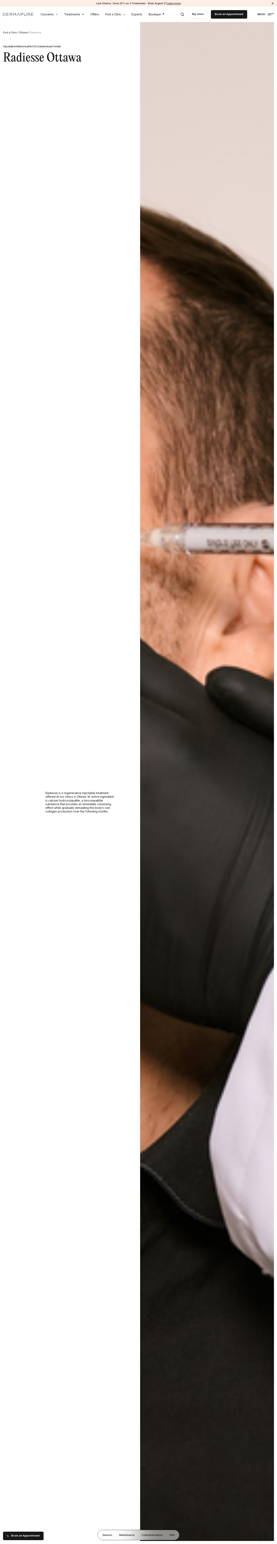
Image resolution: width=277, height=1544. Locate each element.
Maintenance (126, 1534)
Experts (137, 14)
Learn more (174, 3)
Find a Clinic (113, 14)
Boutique (155, 14)
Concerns (47, 14)
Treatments (72, 14)
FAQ (172, 1534)
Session (107, 1534)
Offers (94, 14)
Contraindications (152, 1534)
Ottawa (23, 32)
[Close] (273, 3)
